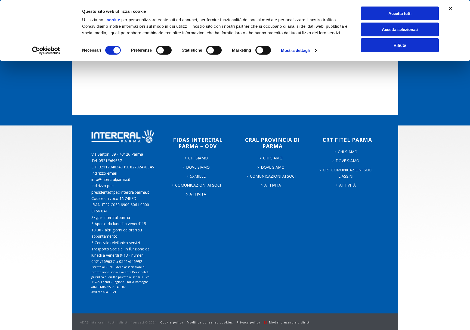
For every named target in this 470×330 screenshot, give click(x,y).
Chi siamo (273, 158)
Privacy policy (248, 322)
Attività (198, 194)
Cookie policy (171, 322)
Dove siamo (198, 167)
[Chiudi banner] (451, 8)
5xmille (198, 176)
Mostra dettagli (295, 50)
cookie (113, 19)
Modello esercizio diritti (290, 322)
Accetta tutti (400, 13)
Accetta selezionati (400, 29)
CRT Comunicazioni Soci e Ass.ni (347, 173)
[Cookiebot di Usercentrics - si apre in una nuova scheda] (46, 50)
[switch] (164, 50)
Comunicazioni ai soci (198, 185)
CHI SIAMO (198, 158)
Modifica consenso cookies (210, 322)
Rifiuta (400, 45)
